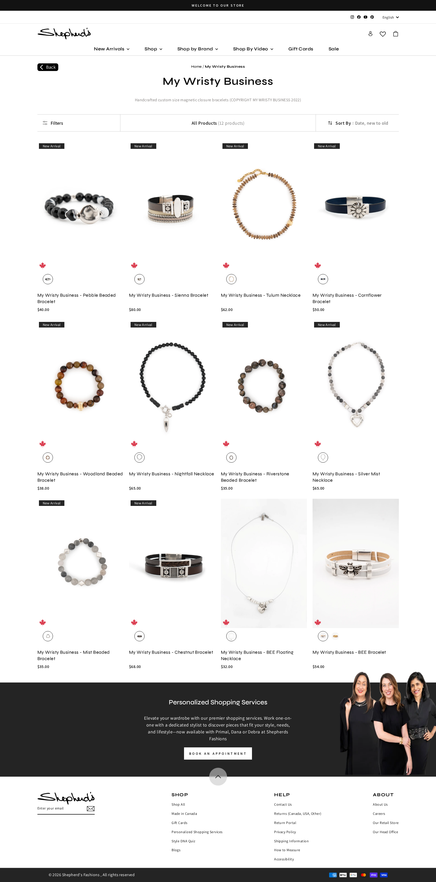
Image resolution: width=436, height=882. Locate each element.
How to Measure (287, 850)
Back (51, 67)
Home (196, 66)
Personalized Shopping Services (197, 832)
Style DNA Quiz (183, 841)
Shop (151, 49)
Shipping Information (291, 841)
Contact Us (283, 804)
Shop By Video (251, 49)
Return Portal (285, 822)
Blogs (176, 850)
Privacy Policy (285, 832)
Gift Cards (300, 49)
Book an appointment (218, 753)
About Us (380, 804)
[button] (395, 34)
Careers (379, 813)
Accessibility (284, 859)
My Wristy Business (225, 66)
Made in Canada (184, 813)
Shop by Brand (195, 49)
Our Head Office (385, 832)
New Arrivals (109, 49)
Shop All (178, 804)
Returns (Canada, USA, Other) (297, 813)
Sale (334, 49)
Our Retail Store (386, 822)
